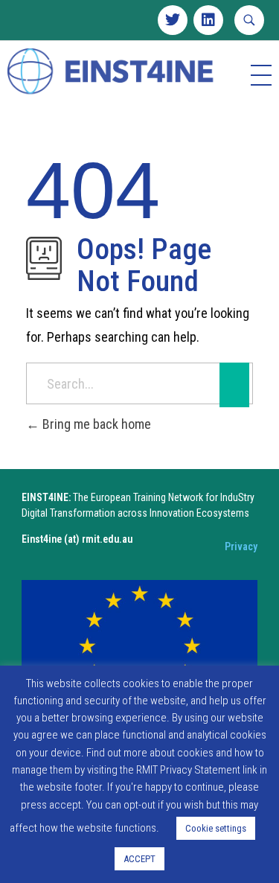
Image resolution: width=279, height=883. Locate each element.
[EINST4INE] (111, 72)
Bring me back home (95, 424)
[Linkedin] (208, 20)
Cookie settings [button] (215, 828)
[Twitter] (172, 20)
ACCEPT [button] (139, 858)
